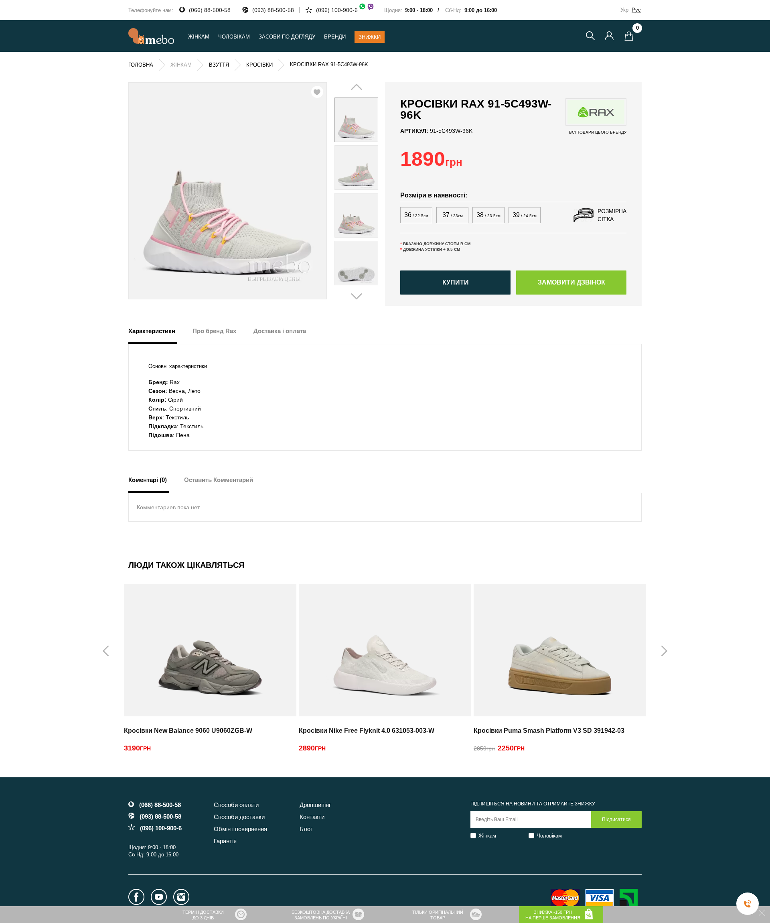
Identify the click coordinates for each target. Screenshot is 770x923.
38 (488, 214)
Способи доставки (239, 817)
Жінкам (487, 836)
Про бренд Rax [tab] (214, 330)
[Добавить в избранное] (317, 92)
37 (452, 214)
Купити (455, 282)
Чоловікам (549, 836)
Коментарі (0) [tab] (147, 479)
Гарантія (225, 841)
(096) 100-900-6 (337, 10)
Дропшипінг (315, 805)
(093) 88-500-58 (273, 10)
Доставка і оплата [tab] (279, 330)
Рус (636, 10)
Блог (306, 829)
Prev (344, 191)
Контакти (312, 817)
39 (525, 214)
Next (367, 191)
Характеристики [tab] (151, 330)
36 (416, 214)
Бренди (335, 36)
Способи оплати (236, 805)
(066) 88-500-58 (210, 10)
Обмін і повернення (240, 829)
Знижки (370, 37)
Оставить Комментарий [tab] (218, 479)
